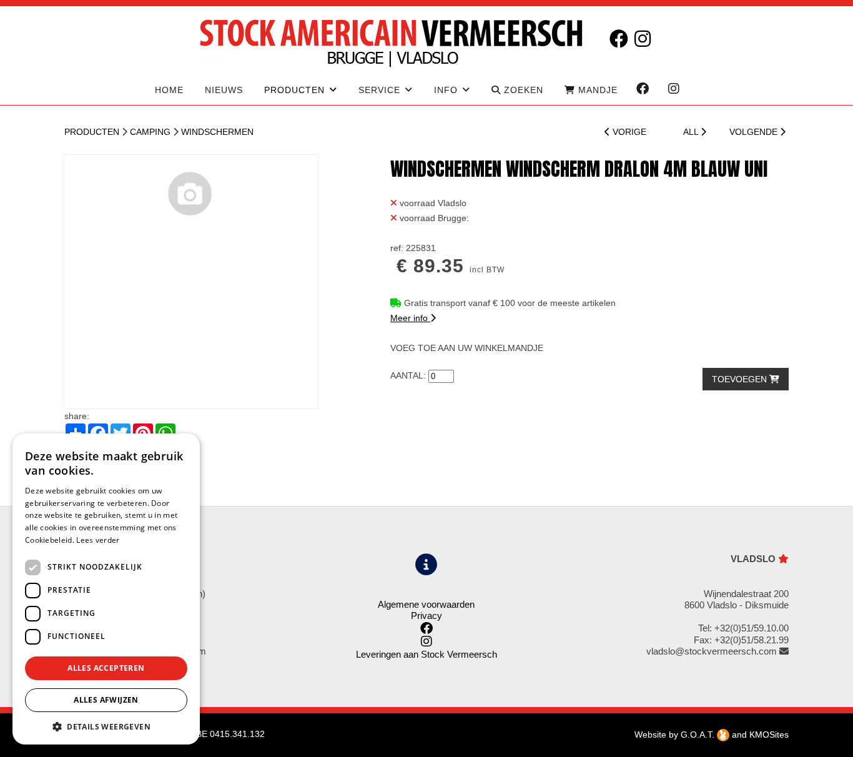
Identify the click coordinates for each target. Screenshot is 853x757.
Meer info (410, 318)
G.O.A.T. (699, 735)
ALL (692, 132)
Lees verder (97, 540)
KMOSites (769, 735)
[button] (106, 726)
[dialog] (106, 589)
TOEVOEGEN (740, 379)
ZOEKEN (522, 90)
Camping (150, 132)
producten (294, 90)
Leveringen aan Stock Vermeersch (426, 654)
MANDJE (596, 90)
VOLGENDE (754, 132)
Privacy (426, 615)
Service (379, 90)
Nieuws (224, 90)
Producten (91, 132)
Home (169, 90)
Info (446, 90)
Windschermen (217, 132)
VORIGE (628, 132)
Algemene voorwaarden (426, 604)
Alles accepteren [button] (105, 668)
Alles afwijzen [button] (106, 700)
